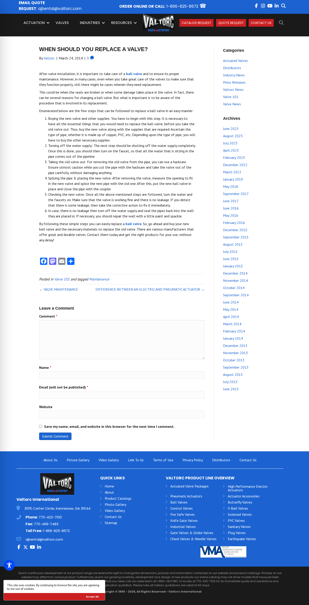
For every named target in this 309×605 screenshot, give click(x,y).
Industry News (234, 75)
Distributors (232, 68)
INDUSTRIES (90, 22)
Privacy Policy (193, 460)
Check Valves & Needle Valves (193, 539)
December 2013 (235, 345)
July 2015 (230, 251)
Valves (62, 22)
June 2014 (231, 302)
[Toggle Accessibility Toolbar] (9, 565)
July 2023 (230, 143)
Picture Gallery (78, 460)
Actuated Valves (235, 60)
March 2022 (232, 172)
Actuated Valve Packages (189, 486)
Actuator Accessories (243, 496)
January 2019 (233, 179)
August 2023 (233, 136)
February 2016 (234, 222)
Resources (121, 22)
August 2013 (233, 374)
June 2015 (231, 259)
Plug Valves (237, 532)
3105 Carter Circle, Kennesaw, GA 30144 (57, 508)
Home (109, 486)
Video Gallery (109, 460)
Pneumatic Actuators (186, 496)
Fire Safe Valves (182, 514)
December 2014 (235, 273)
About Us (50, 460)
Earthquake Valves (242, 539)
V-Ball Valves (238, 508)
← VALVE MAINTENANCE (58, 289)
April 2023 (231, 150)
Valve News (232, 104)
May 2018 (230, 186)
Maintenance (99, 279)
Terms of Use (163, 460)
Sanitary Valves (239, 526)
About (109, 492)
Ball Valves (179, 502)
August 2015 (233, 244)
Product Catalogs (118, 498)
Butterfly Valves (240, 502)
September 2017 (236, 193)
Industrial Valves (183, 526)
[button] (256, 6)
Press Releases (234, 82)
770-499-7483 (46, 524)
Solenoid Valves (240, 514)
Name (45, 367)
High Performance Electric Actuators (248, 488)
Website (45, 407)
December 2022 (235, 164)
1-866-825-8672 (182, 6)
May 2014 (230, 309)
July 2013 (230, 381)
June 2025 (231, 128)
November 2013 (235, 353)
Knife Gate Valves (184, 520)
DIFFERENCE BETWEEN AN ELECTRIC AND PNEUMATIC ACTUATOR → (150, 289)
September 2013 (236, 367)
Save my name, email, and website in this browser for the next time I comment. (109, 426)
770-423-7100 (50, 517)
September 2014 (236, 295)
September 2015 (236, 237)
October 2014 (234, 287)
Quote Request (231, 23)
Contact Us (261, 23)
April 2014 (231, 316)
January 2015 (233, 266)
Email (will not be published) (63, 387)
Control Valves (181, 508)
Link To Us (136, 460)
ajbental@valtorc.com (60, 8)
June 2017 (231, 201)
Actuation (34, 22)
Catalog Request (196, 23)
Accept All (92, 596)
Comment (48, 316)
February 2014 (234, 331)
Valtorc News (233, 89)
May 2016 (230, 215)
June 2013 (231, 389)
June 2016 (231, 208)
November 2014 (235, 280)
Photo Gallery (115, 504)
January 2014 (233, 338)
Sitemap (111, 522)
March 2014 (232, 324)
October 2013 (234, 360)
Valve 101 (62, 279)
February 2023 (234, 157)
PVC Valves (236, 520)
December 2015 (235, 230)
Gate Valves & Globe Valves (191, 532)
